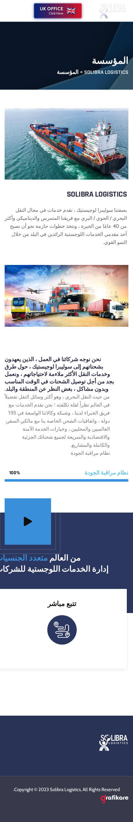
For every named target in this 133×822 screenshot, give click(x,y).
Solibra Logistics (65, 789)
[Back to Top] (120, 812)
